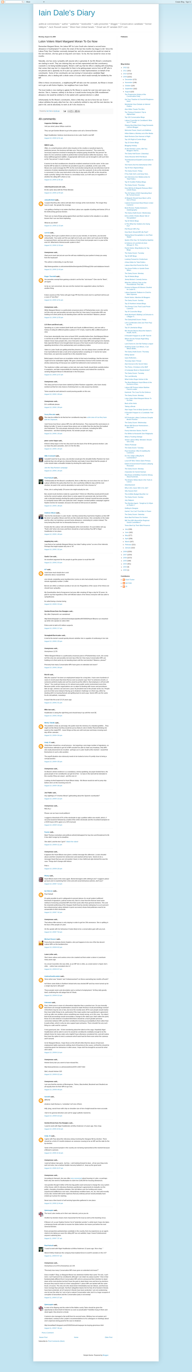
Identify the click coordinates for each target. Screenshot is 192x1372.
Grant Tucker (130, 580)
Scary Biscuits (49, 414)
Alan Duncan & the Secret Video (136, 364)
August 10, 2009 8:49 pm (53, 1090)
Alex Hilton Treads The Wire (135, 109)
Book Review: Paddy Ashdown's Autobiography (136, 209)
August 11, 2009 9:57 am (53, 1256)
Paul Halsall (48, 478)
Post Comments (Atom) (56, 1341)
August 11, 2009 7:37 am (53, 1238)
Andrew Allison (50, 513)
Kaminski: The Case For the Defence (138, 392)
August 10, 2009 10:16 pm (53, 1153)
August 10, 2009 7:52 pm (53, 932)
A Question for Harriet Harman (135, 472)
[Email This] (69, 111)
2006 (125, 558)
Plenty (46, 876)
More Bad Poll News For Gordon (136, 517)
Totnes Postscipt (130, 445)
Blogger (105, 1355)
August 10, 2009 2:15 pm (53, 604)
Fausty (47, 832)
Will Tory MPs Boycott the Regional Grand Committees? (137, 521)
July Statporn (129, 500)
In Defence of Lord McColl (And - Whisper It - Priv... (136, 244)
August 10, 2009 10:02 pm (53, 1129)
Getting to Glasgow (131, 508)
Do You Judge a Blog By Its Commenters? (134, 457)
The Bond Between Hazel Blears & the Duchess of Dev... (138, 383)
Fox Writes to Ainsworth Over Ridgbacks (139, 434)
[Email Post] (64, 111)
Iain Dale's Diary (67, 12)
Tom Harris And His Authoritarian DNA (138, 165)
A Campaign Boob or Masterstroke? (137, 370)
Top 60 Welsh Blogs (132, 221)
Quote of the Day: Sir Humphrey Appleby (139, 240)
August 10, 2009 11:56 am (53, 180)
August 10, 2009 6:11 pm (53, 845)
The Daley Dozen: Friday (133, 171)
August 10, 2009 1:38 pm (53, 506)
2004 (125, 564)
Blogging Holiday (131, 146)
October (128, 86)
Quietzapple (48, 1210)
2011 (125, 71)
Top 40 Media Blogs (132, 276)
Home (76, 1337)
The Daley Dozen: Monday (134, 273)
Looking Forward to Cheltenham (136, 259)
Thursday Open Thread (133, 361)
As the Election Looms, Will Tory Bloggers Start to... (136, 150)
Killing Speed (129, 355)
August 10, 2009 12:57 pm (53, 375)
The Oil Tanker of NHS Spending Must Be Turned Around (138, 194)
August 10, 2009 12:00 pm (53, 193)
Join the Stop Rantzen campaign (56, 468)
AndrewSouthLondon (52, 976)
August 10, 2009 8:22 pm (53, 1074)
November (129, 82)
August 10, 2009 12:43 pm (53, 269)
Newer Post (43, 1337)
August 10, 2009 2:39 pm (53, 667)
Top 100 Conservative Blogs (135, 117)
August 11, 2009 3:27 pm (53, 1298)
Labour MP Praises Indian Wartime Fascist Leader (137, 388)
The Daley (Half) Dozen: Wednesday (138, 213)
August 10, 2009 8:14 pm (53, 1052)
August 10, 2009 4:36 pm (53, 786)
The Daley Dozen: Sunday (134, 300)
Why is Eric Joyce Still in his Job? (136, 488)
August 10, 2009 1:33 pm (53, 434)
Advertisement (130, 485)
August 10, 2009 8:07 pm (53, 969)
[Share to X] (73, 111)
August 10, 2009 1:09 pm (53, 394)
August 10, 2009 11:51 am (53, 138)
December (129, 79)
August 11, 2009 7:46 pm (53, 1328)
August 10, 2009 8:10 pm (53, 995)
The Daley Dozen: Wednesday (135, 423)
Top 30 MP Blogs (131, 256)
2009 (125, 77)
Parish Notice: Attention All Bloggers (137, 297)
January (128, 548)
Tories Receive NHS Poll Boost (136, 157)
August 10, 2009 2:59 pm (53, 716)
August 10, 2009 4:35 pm (53, 762)
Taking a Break (130, 406)
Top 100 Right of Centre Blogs (135, 139)
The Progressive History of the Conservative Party (135, 95)
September (129, 89)
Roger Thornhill (50, 276)
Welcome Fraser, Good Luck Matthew (138, 130)
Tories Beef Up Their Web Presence (137, 525)
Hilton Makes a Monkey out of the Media (139, 133)
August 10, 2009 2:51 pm (53, 703)
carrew (47, 233)
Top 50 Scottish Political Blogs (135, 182)
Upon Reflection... (131, 358)
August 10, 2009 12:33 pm (53, 245)
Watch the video (72, 842)
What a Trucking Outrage (133, 437)
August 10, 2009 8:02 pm (53, 947)
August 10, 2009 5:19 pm (53, 825)
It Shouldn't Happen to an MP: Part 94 (138, 336)
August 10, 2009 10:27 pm (53, 1168)
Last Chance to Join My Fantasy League (139, 344)
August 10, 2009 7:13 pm (53, 884)
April (127, 539)
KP (45, 569)
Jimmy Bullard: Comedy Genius (136, 279)
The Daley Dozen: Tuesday (134, 253)
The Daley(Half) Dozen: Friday (135, 320)
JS (126, 586)
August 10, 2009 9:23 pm (53, 1116)
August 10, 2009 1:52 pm (53, 549)
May (126, 535)
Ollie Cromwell (49, 456)
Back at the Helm (131, 403)
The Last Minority (131, 376)
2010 (125, 74)
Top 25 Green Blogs (132, 143)
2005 (125, 561)
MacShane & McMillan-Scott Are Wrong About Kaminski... (139, 476)
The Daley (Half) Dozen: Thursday (137, 352)
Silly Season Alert (131, 491)
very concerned (76, 1178)
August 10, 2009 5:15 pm (53, 799)
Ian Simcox (48, 891)
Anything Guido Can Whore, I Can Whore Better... (137, 348)
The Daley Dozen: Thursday (135, 185)
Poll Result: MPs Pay (132, 229)
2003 (125, 567)
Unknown (47, 1002)
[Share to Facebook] (76, 111)
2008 (125, 551)
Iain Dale (128, 583)
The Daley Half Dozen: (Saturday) (137, 154)
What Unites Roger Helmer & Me (136, 379)
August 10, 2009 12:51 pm (53, 300)
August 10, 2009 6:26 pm (53, 869)
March (127, 542)
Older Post (108, 1337)
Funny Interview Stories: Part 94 (136, 431)
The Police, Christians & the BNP (136, 367)
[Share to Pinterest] (78, 111)
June (127, 532)
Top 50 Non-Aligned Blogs (134, 168)
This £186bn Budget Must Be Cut (136, 494)
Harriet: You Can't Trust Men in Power (138, 511)
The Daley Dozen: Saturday (134, 514)
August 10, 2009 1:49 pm (53, 534)
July (126, 529)
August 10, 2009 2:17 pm (53, 628)
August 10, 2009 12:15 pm (53, 226)
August (127, 92)
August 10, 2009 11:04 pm (53, 1203)
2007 (125, 555)
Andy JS (47, 742)
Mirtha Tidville (49, 723)
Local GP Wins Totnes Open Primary (137, 461)
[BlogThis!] (71, 111)
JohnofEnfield (49, 200)
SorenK (47, 1097)
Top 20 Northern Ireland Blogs (135, 304)
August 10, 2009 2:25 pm (53, 641)
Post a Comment (48, 1333)
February (128, 545)
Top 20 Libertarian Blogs (133, 328)
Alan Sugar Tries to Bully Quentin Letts (138, 410)
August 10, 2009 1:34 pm (53, 449)
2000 (125, 570)
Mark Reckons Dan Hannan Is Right (137, 136)
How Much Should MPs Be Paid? (136, 232)
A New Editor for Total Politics (135, 262)
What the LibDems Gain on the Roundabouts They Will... (135, 283)
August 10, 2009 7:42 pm (53, 912)
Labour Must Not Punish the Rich (136, 265)
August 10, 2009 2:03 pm (53, 563)
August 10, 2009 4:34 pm (53, 735)
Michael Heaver (50, 939)
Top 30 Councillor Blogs (133, 312)
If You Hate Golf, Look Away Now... (137, 174)
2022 (125, 67)
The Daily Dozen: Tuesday (134, 448)
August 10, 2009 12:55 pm (53, 317)
